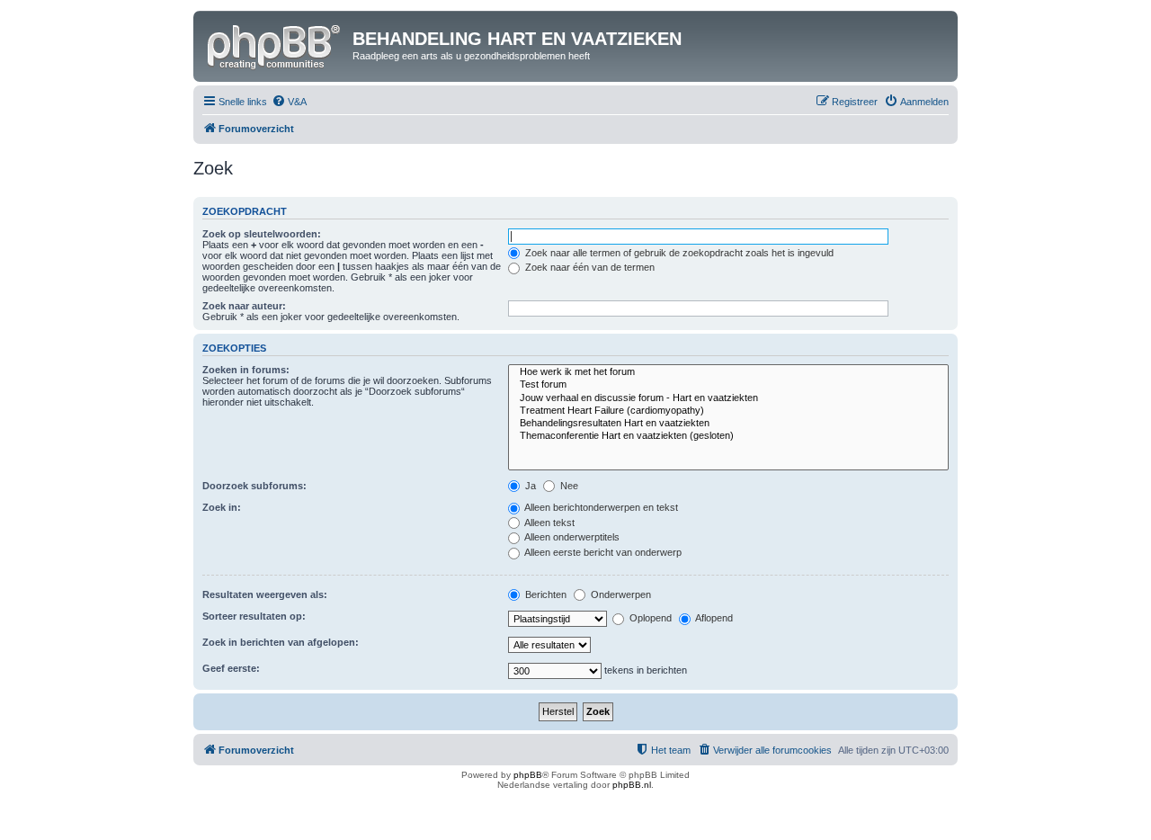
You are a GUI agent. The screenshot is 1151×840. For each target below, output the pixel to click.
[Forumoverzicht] (275, 44)
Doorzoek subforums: (254, 485)
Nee (568, 485)
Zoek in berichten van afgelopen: (280, 642)
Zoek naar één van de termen (588, 267)
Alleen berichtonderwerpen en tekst (600, 507)
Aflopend (713, 617)
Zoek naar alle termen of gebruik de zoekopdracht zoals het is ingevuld (678, 252)
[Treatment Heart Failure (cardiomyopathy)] (728, 411)
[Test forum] (728, 385)
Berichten (544, 594)
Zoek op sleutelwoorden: (261, 233)
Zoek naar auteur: (244, 305)
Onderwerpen (619, 594)
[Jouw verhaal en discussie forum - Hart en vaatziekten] (728, 398)
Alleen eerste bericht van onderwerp (602, 552)
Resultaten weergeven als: (264, 594)
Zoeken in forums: (246, 369)
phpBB (527, 775)
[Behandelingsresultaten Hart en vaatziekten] (728, 423)
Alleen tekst (548, 522)
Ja (529, 485)
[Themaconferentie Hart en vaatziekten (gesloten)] (728, 436)
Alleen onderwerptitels (571, 537)
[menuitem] (289, 101)
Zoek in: (221, 507)
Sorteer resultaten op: (254, 616)
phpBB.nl (631, 785)
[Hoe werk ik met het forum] (728, 372)
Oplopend (649, 617)
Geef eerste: (231, 668)
